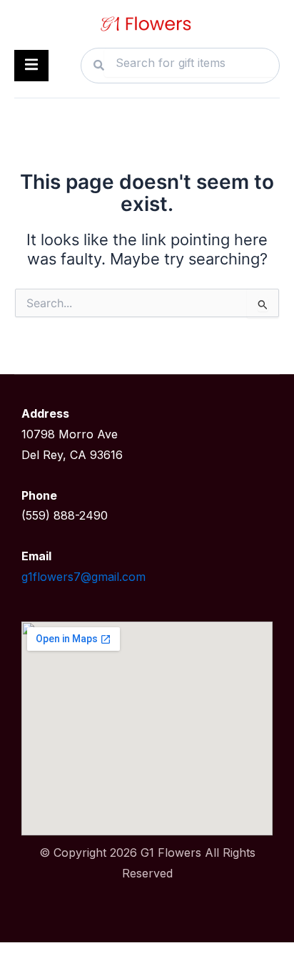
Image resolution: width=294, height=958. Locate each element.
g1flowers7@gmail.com (83, 577)
